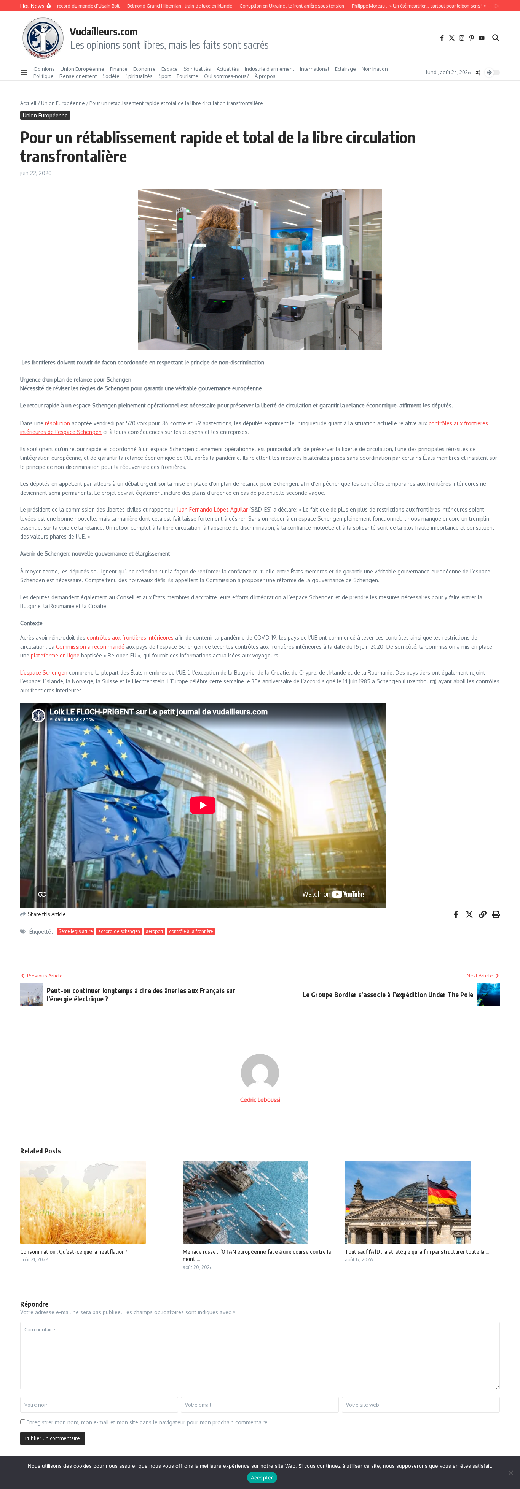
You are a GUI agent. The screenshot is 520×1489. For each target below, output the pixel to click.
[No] (510, 1472)
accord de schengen (119, 931)
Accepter (262, 1478)
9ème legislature (76, 931)
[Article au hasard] (478, 73)
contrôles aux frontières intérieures (130, 637)
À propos (265, 76)
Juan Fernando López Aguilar (213, 509)
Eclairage (345, 69)
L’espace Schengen (43, 672)
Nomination (375, 69)
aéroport (154, 931)
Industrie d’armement (269, 69)
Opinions (44, 69)
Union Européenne (82, 69)
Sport (164, 76)
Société (111, 76)
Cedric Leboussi (260, 1099)
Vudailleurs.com (103, 31)
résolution (57, 423)
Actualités (228, 69)
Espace (169, 69)
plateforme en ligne (56, 655)
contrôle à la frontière (191, 931)
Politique (43, 76)
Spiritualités (197, 69)
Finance (119, 69)
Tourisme (187, 76)
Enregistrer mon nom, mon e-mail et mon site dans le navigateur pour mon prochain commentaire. (148, 1422)
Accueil (28, 103)
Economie (144, 69)
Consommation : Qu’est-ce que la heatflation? (74, 1251)
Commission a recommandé (90, 646)
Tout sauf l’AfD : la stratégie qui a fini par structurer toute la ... (417, 1251)
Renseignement (78, 76)
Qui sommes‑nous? (226, 76)
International (314, 69)
